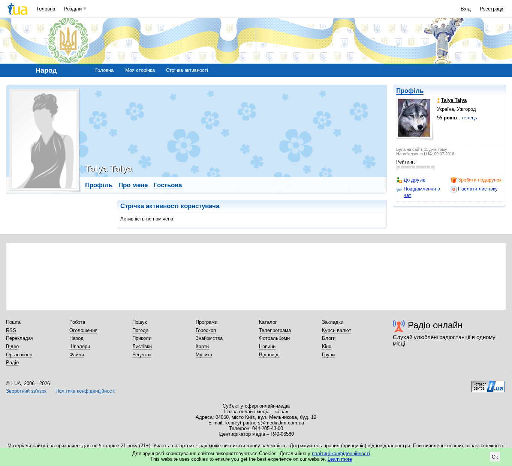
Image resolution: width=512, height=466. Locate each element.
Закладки (332, 322)
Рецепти (141, 354)
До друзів (414, 180)
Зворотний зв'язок (26, 391)
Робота (77, 322)
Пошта (13, 322)
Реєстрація (492, 9)
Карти (202, 346)
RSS (11, 330)
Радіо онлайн (435, 325)
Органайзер (19, 354)
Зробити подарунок (480, 180)
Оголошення (83, 330)
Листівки (142, 346)
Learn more (340, 459)
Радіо (12, 362)
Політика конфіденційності (85, 391)
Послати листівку (478, 189)
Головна (46, 9)
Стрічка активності (187, 70)
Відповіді (269, 354)
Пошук (139, 322)
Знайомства (209, 338)
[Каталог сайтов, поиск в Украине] (488, 384)
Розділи (73, 9)
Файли (76, 354)
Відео (12, 346)
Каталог (268, 322)
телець (469, 118)
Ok (495, 457)
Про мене (133, 185)
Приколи (141, 338)
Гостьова (168, 185)
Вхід (466, 9)
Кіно (326, 346)
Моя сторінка (140, 70)
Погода (140, 330)
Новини (267, 346)
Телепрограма (275, 330)
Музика (204, 354)
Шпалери (79, 346)
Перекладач (19, 338)
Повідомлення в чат (422, 192)
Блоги (328, 338)
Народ (76, 338)
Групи (328, 354)
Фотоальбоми (274, 338)
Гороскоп (206, 330)
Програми (206, 322)
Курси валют (336, 330)
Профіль (410, 90)
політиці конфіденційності (341, 453)
